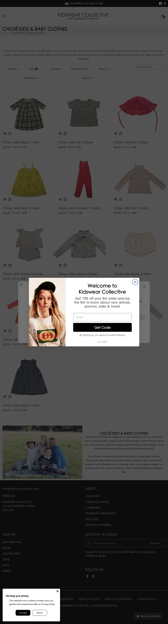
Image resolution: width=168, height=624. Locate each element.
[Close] (57, 591)
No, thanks (102, 341)
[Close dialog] (135, 282)
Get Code (102, 327)
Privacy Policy (48, 604)
